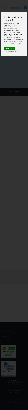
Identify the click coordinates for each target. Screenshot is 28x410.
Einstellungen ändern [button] (11, 51)
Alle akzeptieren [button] (10, 48)
